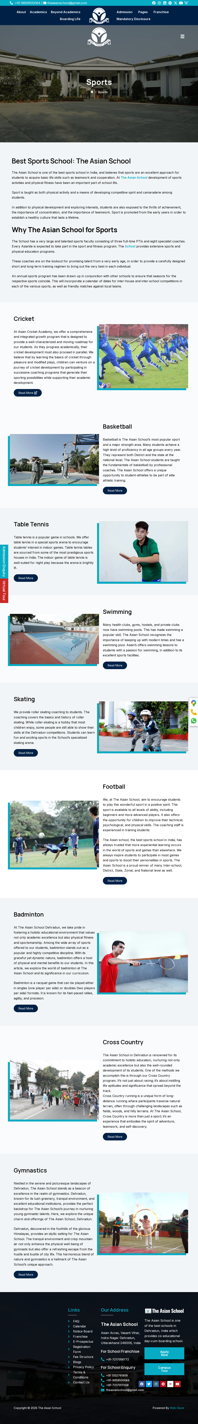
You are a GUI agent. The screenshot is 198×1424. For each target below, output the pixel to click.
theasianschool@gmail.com (67, 3)
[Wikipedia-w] (186, 3)
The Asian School (134, 177)
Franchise (161, 12)
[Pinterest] (170, 3)
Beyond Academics (65, 12)
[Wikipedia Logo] (170, 1384)
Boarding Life (70, 19)
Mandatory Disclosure (133, 19)
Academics (38, 12)
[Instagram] (159, 3)
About (21, 12)
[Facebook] (154, 3)
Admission (124, 12)
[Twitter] (149, 1384)
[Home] (91, 92)
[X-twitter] (175, 3)
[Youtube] (181, 3)
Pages (143, 12)
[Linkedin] (164, 3)
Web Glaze (177, 1408)
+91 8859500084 (27, 3)
